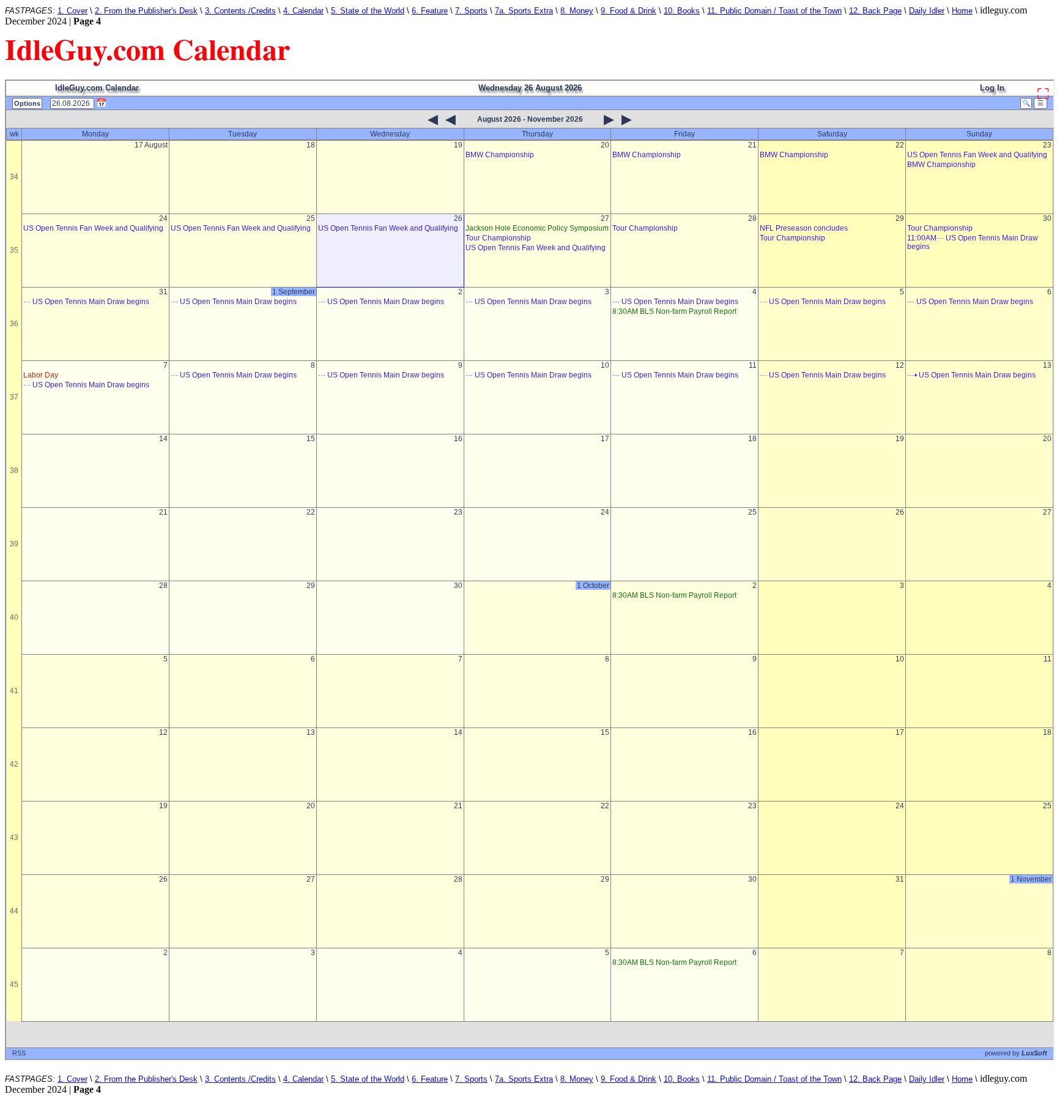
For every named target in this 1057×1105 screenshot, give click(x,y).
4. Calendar (303, 10)
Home (962, 10)
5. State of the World (367, 10)
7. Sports (471, 10)
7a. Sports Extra (524, 10)
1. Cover (72, 10)
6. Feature (430, 10)
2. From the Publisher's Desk (146, 10)
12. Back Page (875, 10)
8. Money (576, 10)
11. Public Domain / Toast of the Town (774, 10)
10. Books (682, 10)
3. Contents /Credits (240, 10)
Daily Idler (926, 10)
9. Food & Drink (628, 10)
